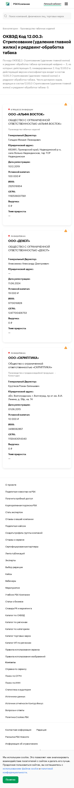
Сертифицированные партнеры (21, 546)
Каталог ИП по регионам (18, 642)
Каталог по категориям (17, 628)
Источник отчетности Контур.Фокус (24, 703)
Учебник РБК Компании (17, 594)
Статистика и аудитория (18, 689)
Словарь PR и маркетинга (18, 608)
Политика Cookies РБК (17, 716)
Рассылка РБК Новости (17, 736)
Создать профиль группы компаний (24, 532)
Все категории (10, 28)
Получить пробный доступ (19, 498)
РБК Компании (21, 4)
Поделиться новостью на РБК (20, 491)
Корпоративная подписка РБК (21, 505)
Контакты (10, 662)
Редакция (41, 729)
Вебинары (10, 580)
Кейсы (8, 573)
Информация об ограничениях (21, 743)
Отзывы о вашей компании (19, 518)
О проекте (10, 484)
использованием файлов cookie (20, 768)
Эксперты (10, 560)
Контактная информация (18, 729)
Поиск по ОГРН (13, 675)
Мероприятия (12, 587)
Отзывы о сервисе (14, 539)
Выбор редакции (14, 567)
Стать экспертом (14, 512)
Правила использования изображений (25, 656)
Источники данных (15, 696)
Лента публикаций (15, 553)
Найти (65, 16)
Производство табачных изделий (37, 28)
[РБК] (7, 3)
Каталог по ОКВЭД (15, 615)
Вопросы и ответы (14, 710)
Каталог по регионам (16, 621)
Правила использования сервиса (22, 649)
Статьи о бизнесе (14, 601)
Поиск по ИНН (12, 682)
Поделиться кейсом (15, 525)
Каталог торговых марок (18, 635)
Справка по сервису (15, 668)
